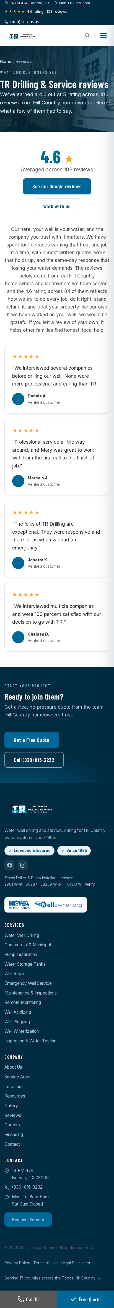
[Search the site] (87, 35)
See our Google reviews (57, 186)
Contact (12, 1144)
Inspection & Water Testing (30, 1041)
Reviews (12, 1115)
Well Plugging (17, 1021)
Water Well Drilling (21, 935)
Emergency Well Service (28, 983)
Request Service (28, 1219)
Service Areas (18, 1077)
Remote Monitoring (22, 1002)
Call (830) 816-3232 (34, 759)
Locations (14, 1086)
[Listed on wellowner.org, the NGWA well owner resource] (58, 904)
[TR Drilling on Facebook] (9, 865)
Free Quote (90, 1299)
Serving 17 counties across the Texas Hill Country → (52, 1278)
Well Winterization (21, 1031)
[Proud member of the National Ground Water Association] (19, 904)
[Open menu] (104, 35)
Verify (90, 884)
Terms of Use (45, 1262)
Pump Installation (20, 954)
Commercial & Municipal (27, 944)
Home (5, 61)
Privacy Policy (17, 1262)
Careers (12, 1124)
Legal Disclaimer (75, 1262)
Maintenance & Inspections (30, 993)
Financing (13, 1134)
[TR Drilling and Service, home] (21, 35)
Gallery (11, 1105)
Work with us (57, 206)
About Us (13, 1067)
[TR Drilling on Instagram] (22, 865)
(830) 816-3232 (27, 1187)
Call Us (33, 1299)
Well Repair (15, 973)
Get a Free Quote (31, 739)
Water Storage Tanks (25, 964)
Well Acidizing (17, 1012)
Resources (14, 1096)
